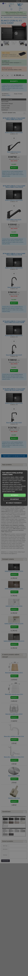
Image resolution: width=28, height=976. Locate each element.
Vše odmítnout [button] (14, 499)
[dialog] (14, 488)
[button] (14, 503)
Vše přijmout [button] (14, 495)
